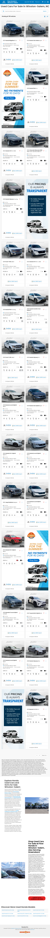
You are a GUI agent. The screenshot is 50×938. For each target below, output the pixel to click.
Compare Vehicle (9, 64)
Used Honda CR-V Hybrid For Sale (24, 913)
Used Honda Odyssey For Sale (8, 915)
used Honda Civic (16, 796)
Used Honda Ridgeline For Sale (39, 915)
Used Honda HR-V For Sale (38, 913)
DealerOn (13, 928)
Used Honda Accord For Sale (8, 910)
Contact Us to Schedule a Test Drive (37, 898)
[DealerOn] (25, 927)
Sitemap (16, 928)
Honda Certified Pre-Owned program (12, 811)
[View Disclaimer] (15, 52)
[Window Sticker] (22, 274)
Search (44, 11)
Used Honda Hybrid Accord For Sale (23, 910)
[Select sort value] (47, 16)
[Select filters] (45, 16)
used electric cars (37, 876)
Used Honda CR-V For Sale (7, 913)
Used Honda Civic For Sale (38, 910)
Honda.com (32, 929)
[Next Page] (39, 755)
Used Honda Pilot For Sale (22, 915)
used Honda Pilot (17, 797)
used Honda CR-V (8, 797)
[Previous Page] (37, 755)
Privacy (20, 928)
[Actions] (22, 40)
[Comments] (22, 52)
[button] (23, 28)
